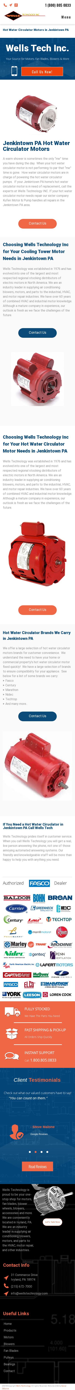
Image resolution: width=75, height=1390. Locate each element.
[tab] (30, 1152)
